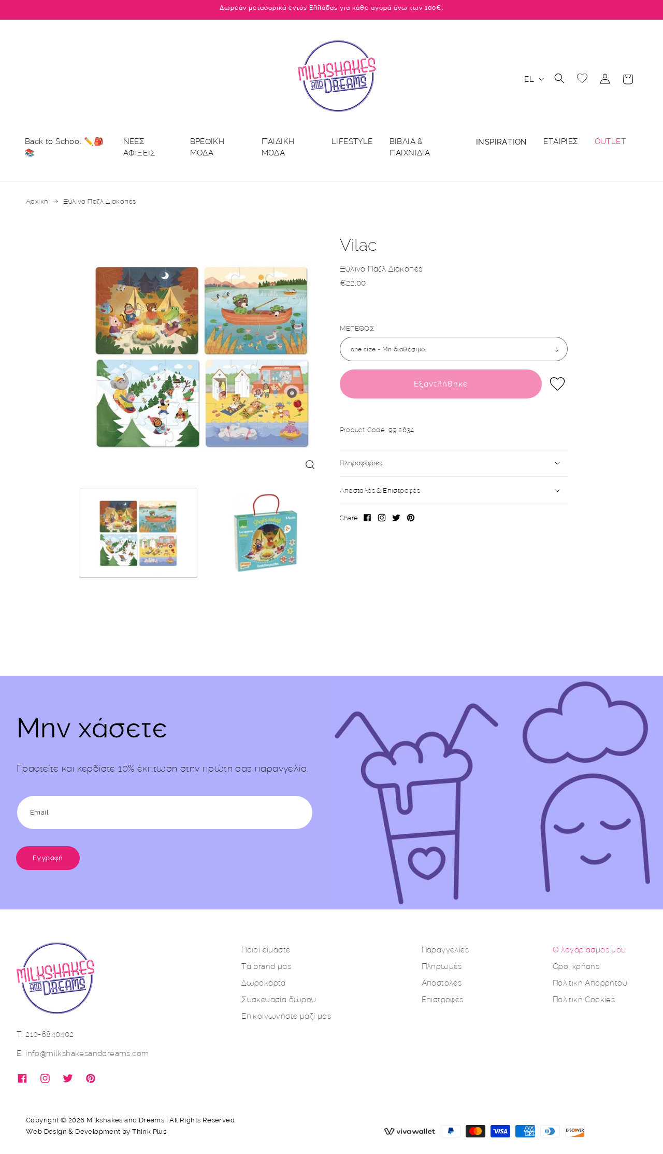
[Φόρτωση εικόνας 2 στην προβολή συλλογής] (265, 533)
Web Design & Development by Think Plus (96, 1131)
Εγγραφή (48, 858)
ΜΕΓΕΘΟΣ (357, 328)
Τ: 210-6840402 (45, 1034)
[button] (559, 78)
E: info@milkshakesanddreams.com (83, 1053)
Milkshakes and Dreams (125, 1120)
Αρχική (37, 201)
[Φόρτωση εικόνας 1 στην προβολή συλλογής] (138, 533)
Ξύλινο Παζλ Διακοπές (99, 201)
